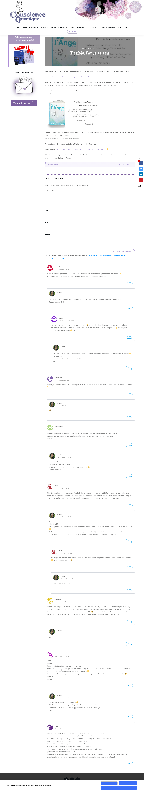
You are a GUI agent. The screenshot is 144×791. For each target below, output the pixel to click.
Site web (47, 235)
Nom (46, 210)
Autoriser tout (128, 783)
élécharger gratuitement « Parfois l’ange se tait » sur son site (81, 149)
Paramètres (109, 783)
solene (57, 654)
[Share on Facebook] (141, 164)
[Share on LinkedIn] (141, 176)
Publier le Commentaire (124, 251)
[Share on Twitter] (141, 170)
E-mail (47, 222)
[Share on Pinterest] (141, 181)
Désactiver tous (119, 788)
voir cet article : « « (68, 77)
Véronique (58, 599)
